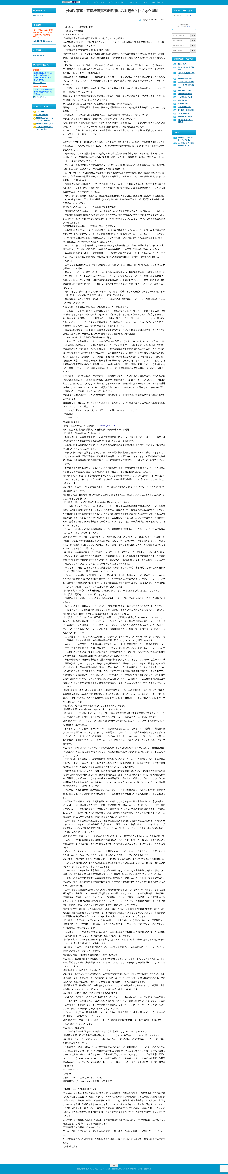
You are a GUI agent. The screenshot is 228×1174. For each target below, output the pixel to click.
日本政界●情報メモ (185, 78)
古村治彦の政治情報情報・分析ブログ (186, 144)
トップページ (40, 111)
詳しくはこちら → (39, 83)
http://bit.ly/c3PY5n (106, 425)
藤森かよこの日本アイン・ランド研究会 (186, 139)
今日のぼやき (99, 2)
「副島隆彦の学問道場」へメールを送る (44, 128)
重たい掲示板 (183, 64)
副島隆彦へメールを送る (44, 124)
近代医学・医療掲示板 (186, 110)
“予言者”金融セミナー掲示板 (185, 121)
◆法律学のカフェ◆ (185, 97)
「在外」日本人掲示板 (186, 82)
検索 (193, 35)
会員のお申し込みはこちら (42, 41)
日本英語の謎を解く (185, 90)
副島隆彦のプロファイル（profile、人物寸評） (44, 119)
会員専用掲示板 (38, 55)
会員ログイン (38, 15)
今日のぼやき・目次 (116, 2)
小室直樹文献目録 (184, 107)
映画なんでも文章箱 (185, 94)
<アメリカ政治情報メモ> (186, 74)
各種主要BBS (156, 2)
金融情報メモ (183, 103)
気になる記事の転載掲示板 (186, 68)
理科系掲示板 (183, 100)
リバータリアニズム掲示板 (186, 86)
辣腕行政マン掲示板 (185, 116)
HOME (87, 2)
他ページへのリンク (137, 2)
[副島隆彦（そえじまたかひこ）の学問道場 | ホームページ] (71, 2)
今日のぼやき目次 (42, 115)
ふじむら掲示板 (183, 113)
